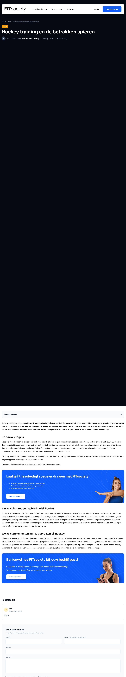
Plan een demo (112, 9)
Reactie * (9, 657)
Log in (96, 9)
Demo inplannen (15, 577)
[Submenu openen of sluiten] (48, 9)
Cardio (8, 21)
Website (8, 647)
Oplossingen (56, 9)
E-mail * (75, 637)
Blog (3, 21)
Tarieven (71, 9)
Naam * (8, 637)
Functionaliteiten (39, 9)
